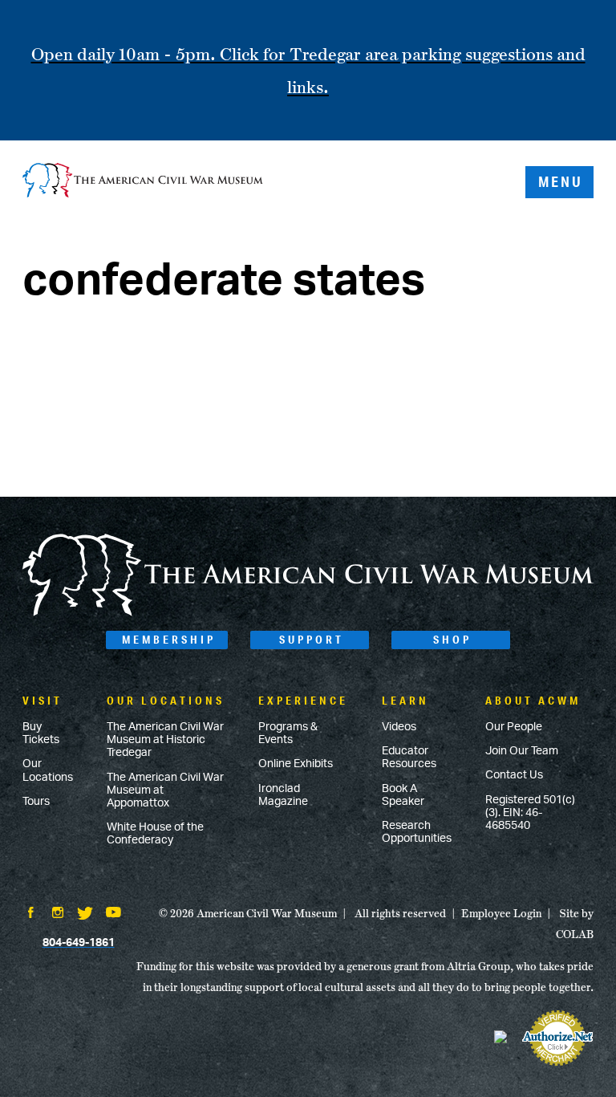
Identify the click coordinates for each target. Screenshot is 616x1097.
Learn (405, 700)
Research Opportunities (417, 832)
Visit (42, 700)
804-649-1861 (79, 943)
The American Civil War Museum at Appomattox (165, 790)
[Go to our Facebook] (30, 914)
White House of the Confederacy (155, 834)
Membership (169, 639)
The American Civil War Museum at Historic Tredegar (165, 739)
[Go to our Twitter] (85, 915)
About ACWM (533, 700)
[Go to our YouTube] (113, 914)
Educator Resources (409, 758)
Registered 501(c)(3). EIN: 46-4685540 (530, 812)
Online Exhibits (295, 764)
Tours (36, 801)
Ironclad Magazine (283, 795)
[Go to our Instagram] (58, 914)
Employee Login (501, 913)
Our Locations (47, 770)
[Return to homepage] (142, 182)
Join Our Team (521, 751)
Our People (513, 727)
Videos (399, 727)
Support (311, 639)
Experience (303, 700)
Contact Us (514, 775)
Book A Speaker (403, 795)
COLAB (575, 934)
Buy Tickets (40, 733)
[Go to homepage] (308, 613)
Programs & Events (288, 733)
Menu (560, 181)
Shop (452, 639)
